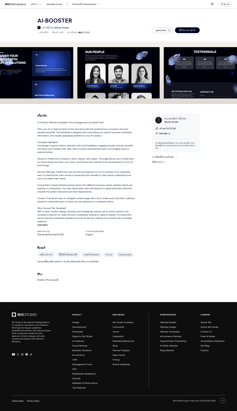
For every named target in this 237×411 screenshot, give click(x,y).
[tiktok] (31, 354)
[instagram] (22, 354)
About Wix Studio (209, 327)
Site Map (205, 345)
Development (79, 327)
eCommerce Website (170, 336)
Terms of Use (17, 400)
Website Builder (168, 322)
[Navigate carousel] (4, 73)
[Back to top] (222, 400)
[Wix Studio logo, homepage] (25, 315)
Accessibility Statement (213, 341)
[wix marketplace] (15, 4)
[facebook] (26, 354)
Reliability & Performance (85, 383)
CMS (74, 359)
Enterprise (77, 331)
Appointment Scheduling (173, 341)
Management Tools (82, 364)
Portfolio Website (169, 345)
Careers (204, 350)
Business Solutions (81, 350)
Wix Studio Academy (123, 322)
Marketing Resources (123, 341)
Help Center (119, 355)
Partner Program (121, 350)
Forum (116, 331)
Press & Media (208, 336)
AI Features (78, 341)
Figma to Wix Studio (82, 336)
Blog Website (167, 350)
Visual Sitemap (79, 345)
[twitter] (17, 354)
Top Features (79, 387)
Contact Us (206, 331)
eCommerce (78, 355)
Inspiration (118, 336)
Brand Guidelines (121, 364)
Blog (115, 345)
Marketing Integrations (84, 373)
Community (118, 327)
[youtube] (13, 354)
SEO (74, 369)
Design (75, 322)
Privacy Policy (33, 400)
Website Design (168, 327)
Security (76, 378)
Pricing (116, 359)
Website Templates (170, 331)
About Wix (206, 322)
